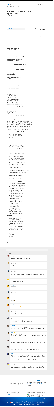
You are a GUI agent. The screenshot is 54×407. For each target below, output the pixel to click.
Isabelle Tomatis (30, 383)
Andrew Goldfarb (20, 393)
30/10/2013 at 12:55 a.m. (13, 271)
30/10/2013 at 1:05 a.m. (13, 286)
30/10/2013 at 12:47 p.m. (13, 318)
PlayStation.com (14, 404)
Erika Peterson (29, 394)
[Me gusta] (19, 384)
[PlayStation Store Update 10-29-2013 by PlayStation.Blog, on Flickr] (20, 38)
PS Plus (12, 6)
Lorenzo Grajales (10, 28)
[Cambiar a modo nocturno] (38, 4)
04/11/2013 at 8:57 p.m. (13, 364)
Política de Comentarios (28, 404)
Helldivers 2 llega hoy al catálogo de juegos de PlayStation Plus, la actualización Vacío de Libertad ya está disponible (41, 393)
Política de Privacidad (23, 404)
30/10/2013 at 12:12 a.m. (13, 263)
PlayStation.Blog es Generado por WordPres (36, 404)
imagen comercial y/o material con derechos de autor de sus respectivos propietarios (30, 402)
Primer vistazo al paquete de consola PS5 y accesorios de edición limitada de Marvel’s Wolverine (31, 393)
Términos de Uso (19, 404)
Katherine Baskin (40, 394)
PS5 (7, 6)
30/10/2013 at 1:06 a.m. (13, 292)
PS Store (14, 6)
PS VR (10, 6)
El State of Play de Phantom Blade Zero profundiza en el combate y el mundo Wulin (41, 382)
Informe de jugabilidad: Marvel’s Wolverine (21, 381)
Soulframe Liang (40, 383)
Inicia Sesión (41, 4)
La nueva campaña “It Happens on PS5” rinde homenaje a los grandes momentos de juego (31, 382)
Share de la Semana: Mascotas (10, 381)
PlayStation (14, 5)
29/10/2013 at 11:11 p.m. (13, 256)
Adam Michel (9, 394)
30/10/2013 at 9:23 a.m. (13, 311)
